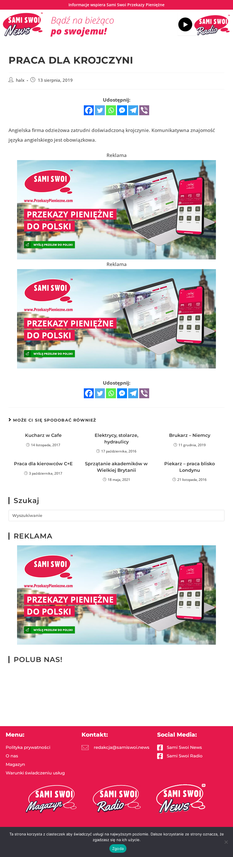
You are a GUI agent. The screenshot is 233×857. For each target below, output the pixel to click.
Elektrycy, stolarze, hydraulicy (116, 438)
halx (20, 80)
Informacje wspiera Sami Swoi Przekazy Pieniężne (116, 4)
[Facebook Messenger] (122, 110)
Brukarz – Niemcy (189, 435)
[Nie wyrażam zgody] (226, 842)
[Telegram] (133, 110)
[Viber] (144, 110)
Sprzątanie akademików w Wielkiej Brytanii (116, 467)
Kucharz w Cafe (43, 435)
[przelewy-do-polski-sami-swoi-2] (116, 209)
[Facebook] (89, 110)
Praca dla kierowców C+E (43, 463)
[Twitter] (100, 110)
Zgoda (118, 848)
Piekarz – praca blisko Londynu (189, 467)
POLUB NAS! (38, 659)
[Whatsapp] (111, 110)
